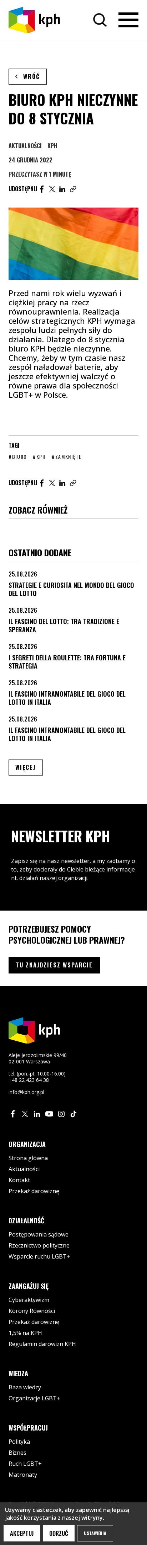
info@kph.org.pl (26, 1092)
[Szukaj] (100, 20)
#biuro (18, 456)
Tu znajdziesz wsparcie (54, 965)
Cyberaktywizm (29, 1300)
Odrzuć (58, 1533)
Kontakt (19, 1180)
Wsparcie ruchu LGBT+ (39, 1256)
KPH (52, 145)
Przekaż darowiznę (34, 1191)
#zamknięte (67, 456)
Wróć (31, 76)
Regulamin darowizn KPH (42, 1344)
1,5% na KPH (25, 1333)
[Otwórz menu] (128, 19)
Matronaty (23, 1475)
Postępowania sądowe (39, 1234)
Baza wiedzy (25, 1387)
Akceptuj (22, 1533)
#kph (39, 456)
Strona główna (28, 1158)
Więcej (29, 767)
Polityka (19, 1441)
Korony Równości (32, 1311)
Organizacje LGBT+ (34, 1398)
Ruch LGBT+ (25, 1464)
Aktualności (25, 145)
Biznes (17, 1453)
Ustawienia (95, 1533)
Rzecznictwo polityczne (39, 1245)
